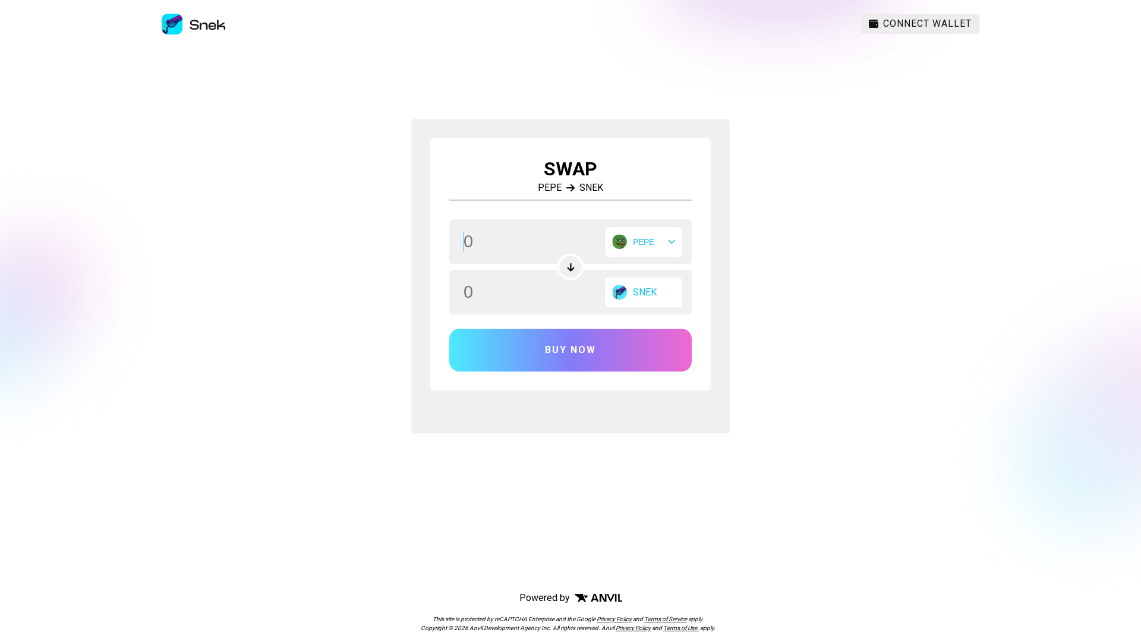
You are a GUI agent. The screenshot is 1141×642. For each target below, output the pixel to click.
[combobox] (643, 242)
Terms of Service (665, 619)
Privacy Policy (614, 619)
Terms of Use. (681, 628)
